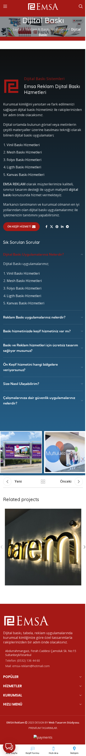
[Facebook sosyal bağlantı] (46, 227)
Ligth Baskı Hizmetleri (24, 167)
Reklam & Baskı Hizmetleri (46, 29)
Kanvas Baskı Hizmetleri (25, 174)
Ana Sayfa (13, 29)
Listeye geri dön (43, 481)
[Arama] (81, 6)
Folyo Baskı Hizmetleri (24, 159)
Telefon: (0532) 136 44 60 (22, 660)
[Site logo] (43, 6)
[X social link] (51, 227)
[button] (9, 746)
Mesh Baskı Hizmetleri (24, 152)
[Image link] (26, 620)
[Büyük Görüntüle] (79, 510)
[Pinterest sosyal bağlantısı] (57, 227)
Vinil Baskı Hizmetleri (23, 145)
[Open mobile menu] (5, 6)
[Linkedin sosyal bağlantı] (62, 227)
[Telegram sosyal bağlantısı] (67, 227)
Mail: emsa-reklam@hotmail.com (27, 666)
